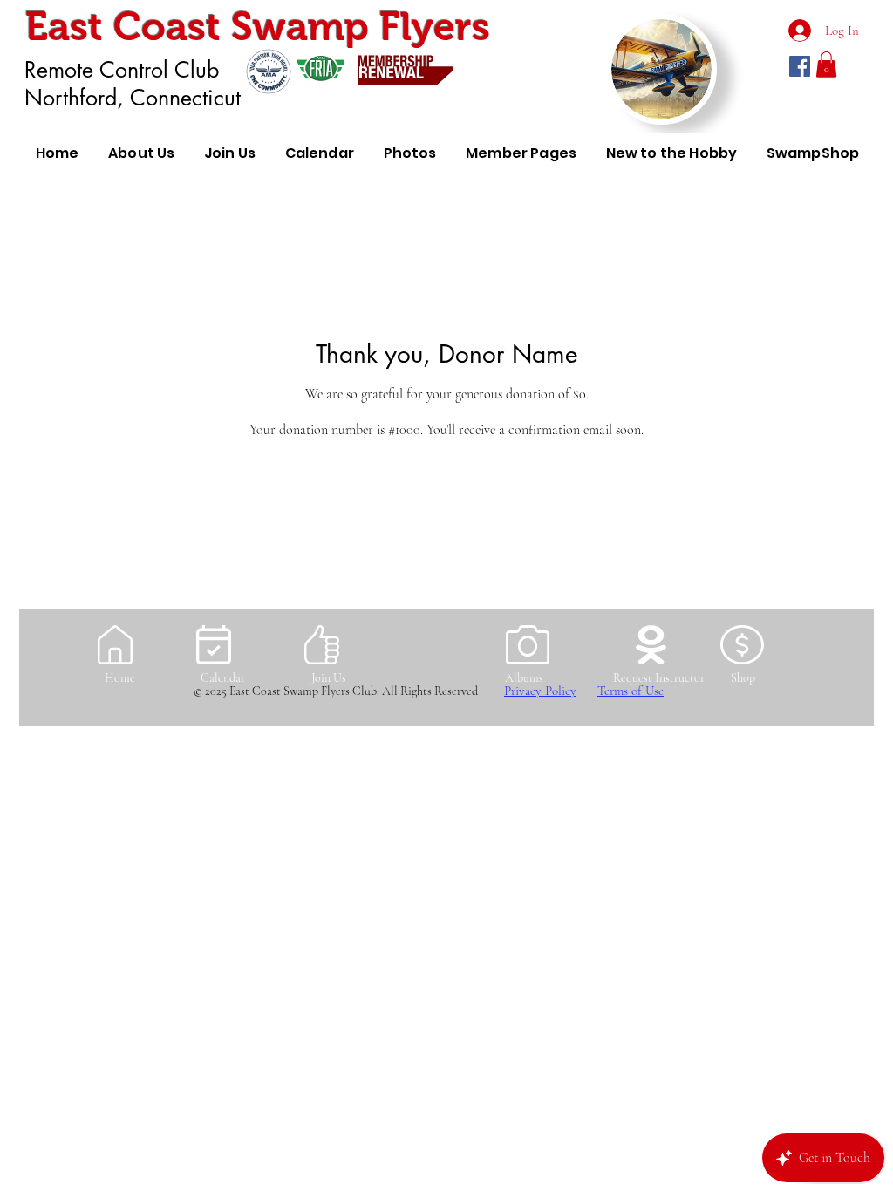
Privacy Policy (540, 690)
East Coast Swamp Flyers (257, 26)
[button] (826, 64)
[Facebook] (799, 66)
